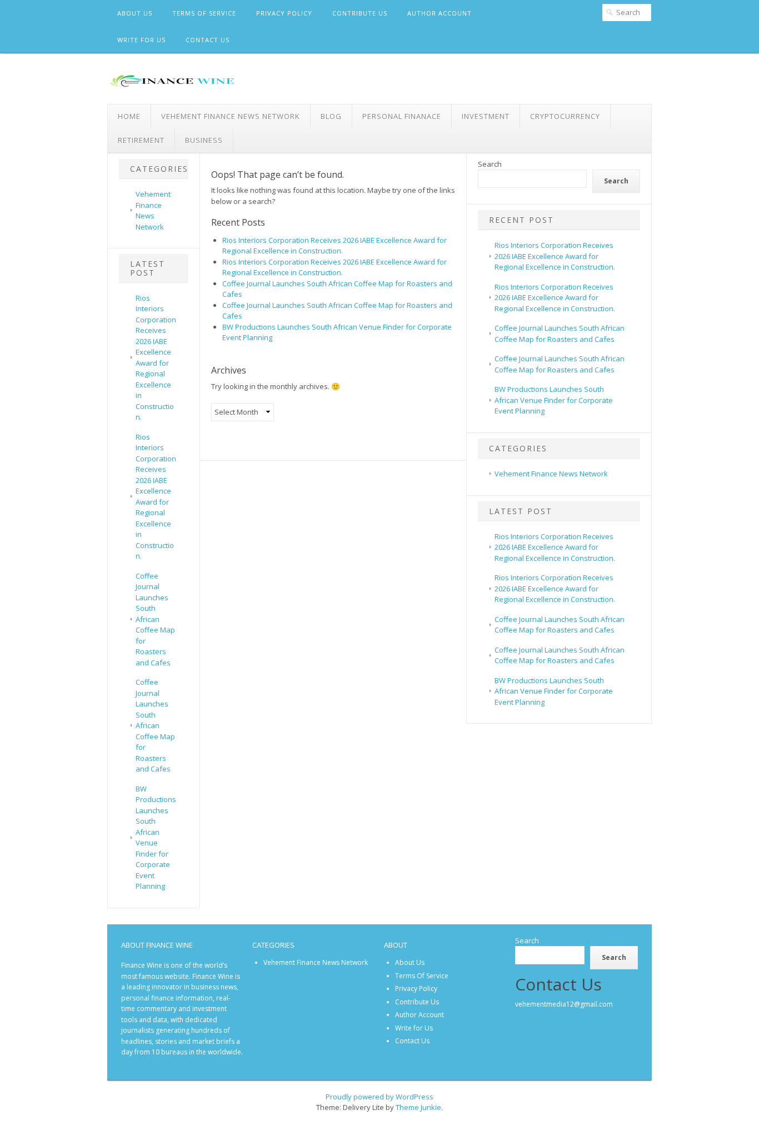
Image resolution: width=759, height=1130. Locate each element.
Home (129, 116)
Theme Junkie (418, 1107)
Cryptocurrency (565, 116)
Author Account (439, 13)
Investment (486, 116)
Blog (331, 116)
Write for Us (141, 40)
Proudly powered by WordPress (379, 1097)
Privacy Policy (284, 13)
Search (490, 164)
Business (204, 140)
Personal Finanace (401, 116)
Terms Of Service (204, 13)
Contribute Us (359, 13)
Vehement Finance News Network (230, 116)
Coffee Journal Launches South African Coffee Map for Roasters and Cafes (155, 619)
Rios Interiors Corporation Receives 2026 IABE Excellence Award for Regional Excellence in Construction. (156, 357)
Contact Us (207, 40)
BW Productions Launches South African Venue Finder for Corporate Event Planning (156, 838)
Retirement (141, 140)
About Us (134, 13)
